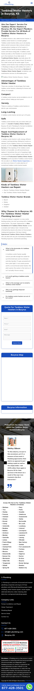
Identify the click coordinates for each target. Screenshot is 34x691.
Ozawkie (21, 512)
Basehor (21, 565)
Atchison (5, 533)
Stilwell (5, 565)
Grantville (6, 537)
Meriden (5, 535)
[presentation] (5, 462)
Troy (4, 510)
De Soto (21, 558)
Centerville (6, 526)
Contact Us (5, 616)
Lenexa (5, 540)
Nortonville (22, 521)
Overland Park (7, 547)
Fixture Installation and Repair (11, 604)
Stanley (5, 512)
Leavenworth (23, 533)
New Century (23, 542)
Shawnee (5, 549)
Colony (5, 523)
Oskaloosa (22, 514)
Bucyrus (7, 20)
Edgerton (22, 554)
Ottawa (5, 519)
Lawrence (22, 535)
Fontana (21, 549)
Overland (5, 517)
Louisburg (22, 526)
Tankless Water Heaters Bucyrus (18, 20)
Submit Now (17, 343)
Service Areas (5, 613)
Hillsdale (21, 540)
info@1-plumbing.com (14, 632)
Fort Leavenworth (24, 547)
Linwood (21, 528)
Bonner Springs (24, 563)
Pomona (5, 514)
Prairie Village (7, 542)
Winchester (6, 558)
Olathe (21, 519)
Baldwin (5, 530)
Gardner (21, 544)
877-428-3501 (10, 628)
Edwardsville (6, 554)
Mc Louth (22, 523)
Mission (5, 551)
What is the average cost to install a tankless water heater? (18, 283)
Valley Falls (6, 561)
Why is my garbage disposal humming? (15, 290)
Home (2, 20)
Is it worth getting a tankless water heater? (17, 277)
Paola (21, 510)
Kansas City (6, 556)
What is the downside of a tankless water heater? (17, 249)
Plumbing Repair (6, 610)
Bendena (5, 528)
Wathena (5, 507)
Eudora (21, 551)
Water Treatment (7, 607)
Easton (21, 556)
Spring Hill (6, 568)
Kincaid (5, 521)
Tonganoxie (6, 563)
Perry (20, 507)
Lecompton (22, 530)
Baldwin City (23, 568)
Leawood (5, 544)
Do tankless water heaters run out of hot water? (18, 297)
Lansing (21, 537)
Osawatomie (23, 517)
